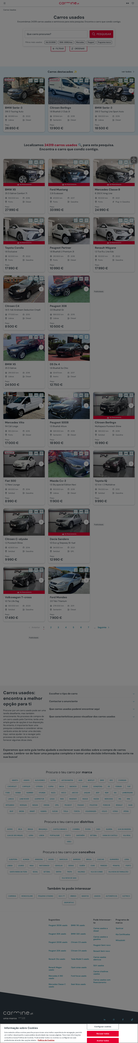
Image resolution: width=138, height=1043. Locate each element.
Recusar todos (102, 1033)
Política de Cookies (46, 1040)
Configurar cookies (102, 1027)
